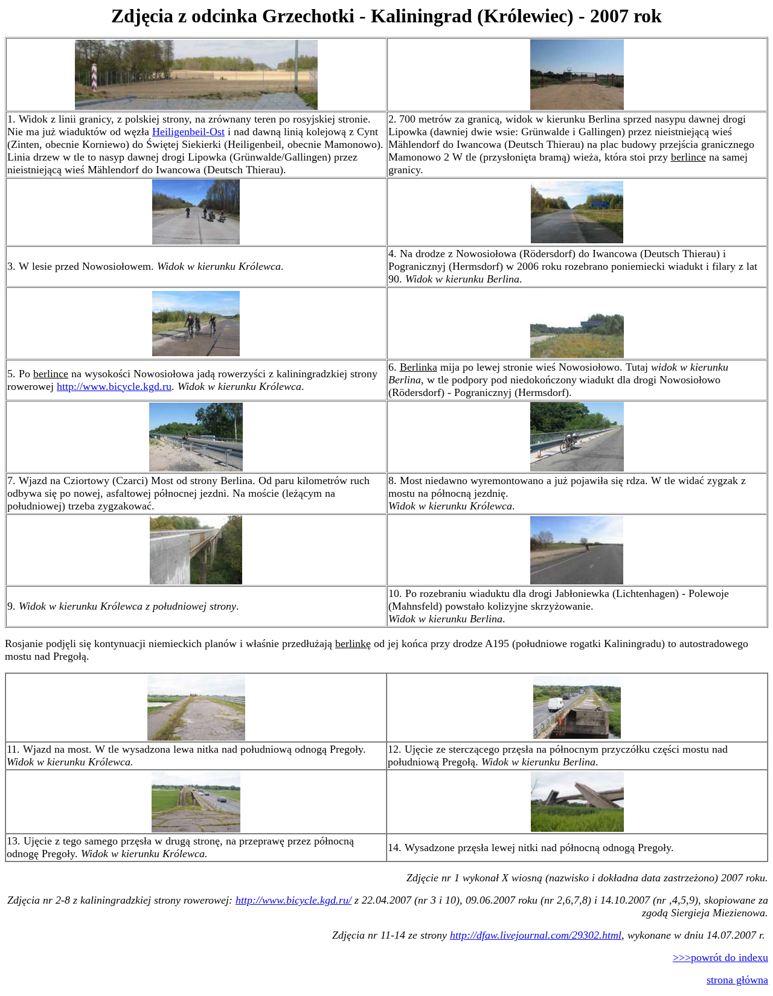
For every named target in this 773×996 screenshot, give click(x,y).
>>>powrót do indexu (720, 957)
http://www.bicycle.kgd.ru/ (293, 900)
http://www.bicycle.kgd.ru (114, 386)
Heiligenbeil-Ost (188, 132)
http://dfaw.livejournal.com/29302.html (535, 935)
